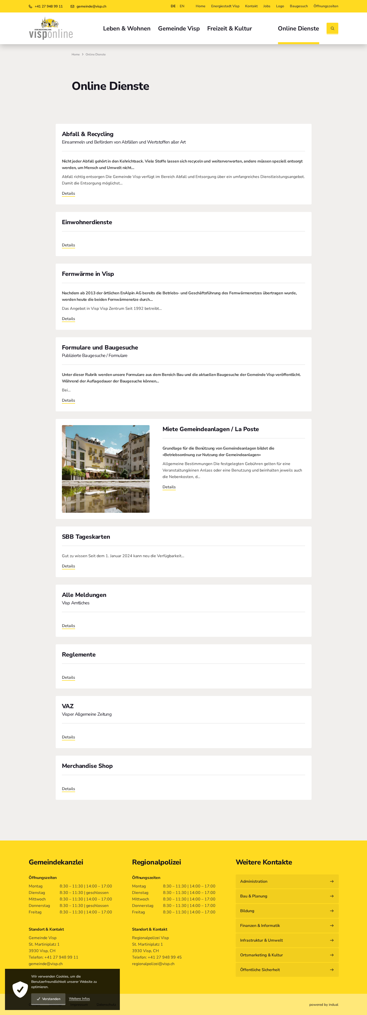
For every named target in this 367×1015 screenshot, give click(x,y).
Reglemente (79, 655)
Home (76, 54)
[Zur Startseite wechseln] (51, 28)
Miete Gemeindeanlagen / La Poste (211, 429)
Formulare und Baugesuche (100, 347)
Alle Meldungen (84, 595)
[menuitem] (200, 6)
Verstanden (51, 999)
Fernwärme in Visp (88, 274)
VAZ (68, 706)
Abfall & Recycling (88, 134)
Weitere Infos (79, 998)
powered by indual (323, 1004)
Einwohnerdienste (87, 222)
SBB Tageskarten (86, 537)
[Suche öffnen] (332, 28)
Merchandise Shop (87, 766)
